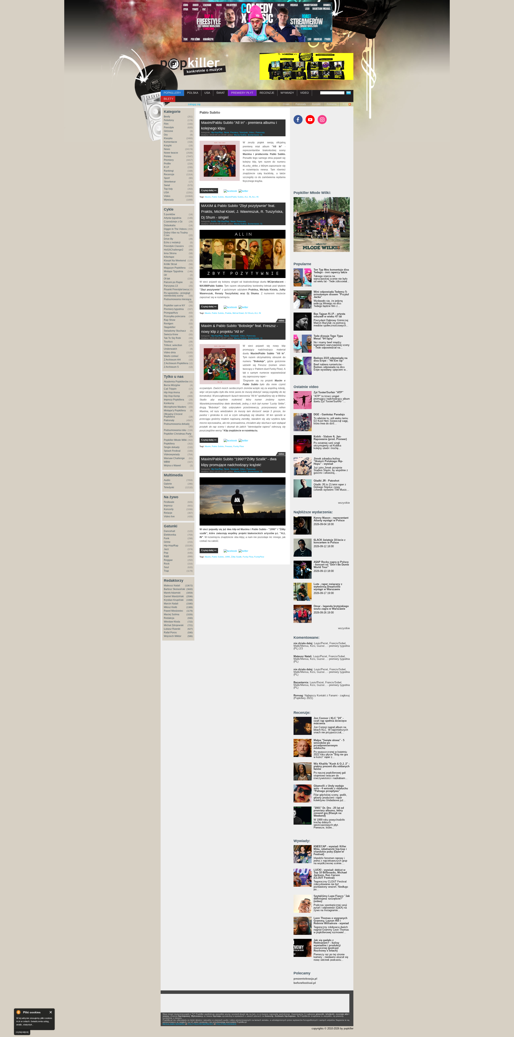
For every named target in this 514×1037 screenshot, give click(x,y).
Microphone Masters (175, 406)
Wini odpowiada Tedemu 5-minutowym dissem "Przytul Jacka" (331, 294)
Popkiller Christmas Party (177, 433)
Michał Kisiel (238, 313)
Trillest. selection (173, 345)
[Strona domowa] (193, 66)
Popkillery (169, 443)
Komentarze (170, 142)
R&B (166, 556)
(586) (190, 636)
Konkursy (169, 403)
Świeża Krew (171, 334)
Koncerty (168, 509)
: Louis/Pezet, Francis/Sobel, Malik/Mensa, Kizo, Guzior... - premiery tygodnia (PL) (322, 659)
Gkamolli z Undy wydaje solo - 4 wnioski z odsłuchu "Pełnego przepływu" (331, 788)
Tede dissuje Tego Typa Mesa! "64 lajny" (328, 337)
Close (51, 1012)
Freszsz (228, 446)
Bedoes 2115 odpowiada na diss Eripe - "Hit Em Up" (330, 359)
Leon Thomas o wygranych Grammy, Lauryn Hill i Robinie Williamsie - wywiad (331, 921)
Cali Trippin (170, 388)
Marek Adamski (172, 592)
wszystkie (344, 502)
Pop (166, 552)
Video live (169, 516)
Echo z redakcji (172, 242)
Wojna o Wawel (172, 465)
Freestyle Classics (174, 246)
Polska (167, 156)
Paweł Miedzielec (173, 610)
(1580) (189, 603)
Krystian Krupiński (174, 600)
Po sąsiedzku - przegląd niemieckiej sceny (177, 294)
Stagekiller (169, 327)
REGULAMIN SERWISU (174, 1024)
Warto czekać (171, 356)
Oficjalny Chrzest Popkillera (173, 415)
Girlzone (168, 131)
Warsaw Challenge (174, 458)
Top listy (168, 188)
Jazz (166, 549)
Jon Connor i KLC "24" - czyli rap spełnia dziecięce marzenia (330, 721)
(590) (190, 632)
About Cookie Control (18, 1012)
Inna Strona (170, 253)
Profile (167, 163)
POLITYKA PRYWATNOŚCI (200, 1024)
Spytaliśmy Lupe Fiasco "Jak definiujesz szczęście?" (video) (332, 898)
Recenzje (169, 174)
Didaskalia (169, 225)
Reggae (168, 560)
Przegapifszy (171, 312)
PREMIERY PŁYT (242, 92)
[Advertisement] (324, 159)
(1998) (189, 600)
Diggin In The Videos (175, 229)
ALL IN (248, 197)
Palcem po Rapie (173, 282)
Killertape (169, 257)
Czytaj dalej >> (208, 190)
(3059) (189, 593)
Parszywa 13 (171, 285)
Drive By (168, 238)
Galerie (168, 483)
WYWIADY (287, 92)
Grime (167, 542)
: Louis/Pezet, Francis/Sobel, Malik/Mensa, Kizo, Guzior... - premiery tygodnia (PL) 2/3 (322, 646)
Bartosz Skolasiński (174, 589)
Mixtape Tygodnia (173, 271)
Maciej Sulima (171, 614)
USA (207, 92)
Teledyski (169, 487)
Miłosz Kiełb (170, 607)
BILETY (168, 98)
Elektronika (170, 534)
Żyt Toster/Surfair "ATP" (328, 392)
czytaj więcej (22, 1032)
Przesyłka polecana (174, 316)
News (167, 149)
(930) (190, 618)
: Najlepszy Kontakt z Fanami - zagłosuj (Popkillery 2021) (322, 697)
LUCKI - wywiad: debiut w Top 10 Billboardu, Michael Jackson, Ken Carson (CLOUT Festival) (330, 873)
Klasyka (168, 138)
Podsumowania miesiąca (177, 299)
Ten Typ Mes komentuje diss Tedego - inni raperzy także (331, 271)
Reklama (332, 104)
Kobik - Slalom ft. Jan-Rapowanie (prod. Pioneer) (330, 438)
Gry (166, 134)
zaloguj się (194, 104)
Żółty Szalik (236, 557)
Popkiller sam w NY (174, 305)
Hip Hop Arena (172, 392)
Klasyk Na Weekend (175, 260)
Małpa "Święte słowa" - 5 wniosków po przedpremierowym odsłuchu (329, 744)
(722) (190, 621)
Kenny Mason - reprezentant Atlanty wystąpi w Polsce (331, 519)
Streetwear (170, 181)
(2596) (189, 596)
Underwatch (170, 348)
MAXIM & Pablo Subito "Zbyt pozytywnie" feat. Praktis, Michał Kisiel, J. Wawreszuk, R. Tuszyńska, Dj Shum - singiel (242, 211)
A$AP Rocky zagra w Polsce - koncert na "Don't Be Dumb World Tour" (331, 564)
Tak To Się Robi (172, 338)
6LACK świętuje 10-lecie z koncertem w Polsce (330, 541)
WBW (167, 461)
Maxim (208, 197)
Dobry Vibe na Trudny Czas (176, 234)
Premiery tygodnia (174, 309)
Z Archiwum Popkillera (176, 363)
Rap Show (169, 320)
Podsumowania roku (175, 430)
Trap (166, 570)
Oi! (165, 275)
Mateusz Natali (172, 585)
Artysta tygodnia (172, 218)
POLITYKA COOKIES (226, 1024)
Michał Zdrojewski (174, 625)
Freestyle (169, 127)
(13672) (189, 585)
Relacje (168, 512)
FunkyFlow (259, 557)
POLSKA (192, 92)
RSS (345, 104)
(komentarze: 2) (255, 471)
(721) (190, 625)
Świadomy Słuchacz (175, 330)
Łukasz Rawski (172, 628)
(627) (190, 629)
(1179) (190, 611)
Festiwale (169, 502)
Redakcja (169, 618)
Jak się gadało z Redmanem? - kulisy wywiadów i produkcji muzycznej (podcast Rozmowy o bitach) (327, 945)
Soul (166, 567)
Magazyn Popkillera (175, 267)
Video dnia (170, 352)
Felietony (169, 120)
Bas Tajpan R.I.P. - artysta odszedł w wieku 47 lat (329, 315)
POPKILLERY (172, 92)
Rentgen (168, 323)
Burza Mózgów (172, 385)
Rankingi (169, 170)
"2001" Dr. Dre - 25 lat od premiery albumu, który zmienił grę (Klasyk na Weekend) (329, 811)
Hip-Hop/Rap (171, 545)
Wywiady (169, 199)
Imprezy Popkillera (174, 399)
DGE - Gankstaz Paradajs (329, 414)
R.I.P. (166, 167)
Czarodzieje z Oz (173, 221)
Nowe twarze (171, 152)
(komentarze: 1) (255, 338)
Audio (167, 480)
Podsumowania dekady (177, 424)
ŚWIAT (220, 92)
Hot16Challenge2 (173, 249)
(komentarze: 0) (255, 135)
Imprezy (168, 505)
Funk (166, 538)
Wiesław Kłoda (172, 621)
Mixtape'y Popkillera (175, 410)
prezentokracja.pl (305, 978)
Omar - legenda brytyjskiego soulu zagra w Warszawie (331, 607)
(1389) (189, 607)
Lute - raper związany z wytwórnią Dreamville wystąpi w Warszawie (328, 587)
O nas (286, 104)
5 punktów (169, 214)
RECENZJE (267, 92)
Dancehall (169, 531)
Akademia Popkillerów (176, 381)
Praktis (228, 313)
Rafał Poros (170, 632)
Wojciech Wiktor (172, 636)
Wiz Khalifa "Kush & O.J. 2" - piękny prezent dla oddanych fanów (332, 766)
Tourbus (168, 341)
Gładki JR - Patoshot (326, 480)
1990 (227, 557)
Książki (168, 145)
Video (167, 196)
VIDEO (304, 92)
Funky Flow (238, 446)
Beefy (167, 116)
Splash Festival (172, 450)
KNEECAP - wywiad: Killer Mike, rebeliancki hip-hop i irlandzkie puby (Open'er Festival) (330, 850)
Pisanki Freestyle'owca (176, 289)
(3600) (189, 589)
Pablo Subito (218, 197)
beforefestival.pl (305, 983)
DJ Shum (249, 313)
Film (166, 123)
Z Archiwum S (171, 367)
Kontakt (316, 104)
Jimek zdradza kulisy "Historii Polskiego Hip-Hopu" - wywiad (328, 461)
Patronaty (301, 104)
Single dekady (171, 447)
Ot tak (167, 278)
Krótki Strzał (170, 264)
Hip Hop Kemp (172, 396)
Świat (167, 185)
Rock (166, 563)
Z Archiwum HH (172, 359)
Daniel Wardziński (174, 596)
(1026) (189, 614)
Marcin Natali (171, 603)
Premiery (169, 160)
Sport (167, 178)
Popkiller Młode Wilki (175, 440)
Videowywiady (172, 454)
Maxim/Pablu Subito (234, 197)
